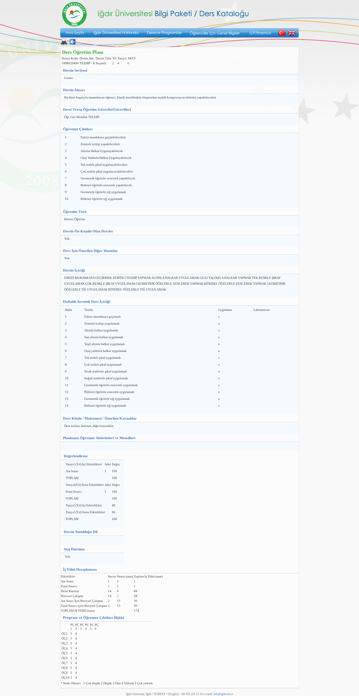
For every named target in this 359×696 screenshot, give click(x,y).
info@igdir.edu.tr (223, 694)
